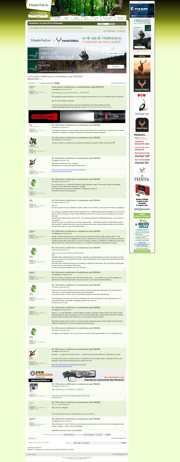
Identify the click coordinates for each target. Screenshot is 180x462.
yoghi (56, 160)
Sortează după (79, 434)
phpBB (69, 457)
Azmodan (57, 139)
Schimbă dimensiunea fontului (123, 27)
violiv (55, 202)
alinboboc (57, 89)
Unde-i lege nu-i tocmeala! (74, 28)
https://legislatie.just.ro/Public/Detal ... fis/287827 (68, 389)
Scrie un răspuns (32, 82)
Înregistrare (113, 31)
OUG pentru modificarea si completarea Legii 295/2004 (55, 76)
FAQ (106, 31)
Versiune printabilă (121, 27)
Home (28, 19)
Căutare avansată (120, 24)
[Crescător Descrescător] (103, 434)
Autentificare (121, 31)
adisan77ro (57, 421)
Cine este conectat (34, 447)
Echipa (115, 454)
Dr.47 (55, 127)
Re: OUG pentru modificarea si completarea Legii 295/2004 (76, 125)
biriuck (37, 79)
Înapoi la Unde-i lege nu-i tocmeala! (39, 442)
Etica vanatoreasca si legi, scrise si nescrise (52, 28)
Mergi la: (68, 443)
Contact (46, 19)
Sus (124, 108)
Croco (56, 181)
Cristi (55, 386)
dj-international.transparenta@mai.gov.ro (98, 107)
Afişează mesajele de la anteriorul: (53, 434)
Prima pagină (34, 28)
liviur (40, 79)
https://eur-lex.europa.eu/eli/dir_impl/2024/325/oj (68, 253)
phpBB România (83, 458)
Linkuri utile (34, 19)
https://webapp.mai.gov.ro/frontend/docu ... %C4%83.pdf (70, 92)
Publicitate (41, 19)
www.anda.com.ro (57, 397)
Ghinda (56, 404)
